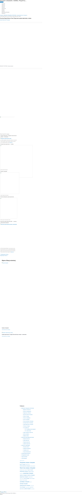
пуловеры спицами (24, 481)
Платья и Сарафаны (26, 417)
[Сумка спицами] (9, 193)
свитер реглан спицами (25, 485)
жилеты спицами (31, 475)
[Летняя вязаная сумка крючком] (8, 218)
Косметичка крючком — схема (6, 144)
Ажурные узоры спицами (27, 462)
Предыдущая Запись (4, 254)
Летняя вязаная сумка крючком (7, 196)
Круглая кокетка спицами (27, 414)
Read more (11, 142)
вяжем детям (21, 473)
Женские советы (26, 446)
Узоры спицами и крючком (28, 432)
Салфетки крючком (26, 443)
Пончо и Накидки (26, 419)
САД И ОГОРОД (24, 456)
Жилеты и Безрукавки (27, 411)
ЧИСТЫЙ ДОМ (24, 458)
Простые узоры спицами (27, 468)
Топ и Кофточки (26, 427)
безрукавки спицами (24, 471)
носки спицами (26, 478)
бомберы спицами (31, 471)
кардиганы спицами (24, 476)
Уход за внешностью (27, 451)
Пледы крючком (26, 440)
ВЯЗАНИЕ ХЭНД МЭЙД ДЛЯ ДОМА (28, 437)
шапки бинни (22, 488)
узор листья (31, 487)
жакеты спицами (23, 475)
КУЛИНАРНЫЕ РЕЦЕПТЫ (26, 453)
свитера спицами (24, 483)
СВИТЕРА (3, 3)
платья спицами (32, 478)
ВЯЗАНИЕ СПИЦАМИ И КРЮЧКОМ (28, 408)
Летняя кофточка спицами (25, 465)
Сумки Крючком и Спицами (6, 329)
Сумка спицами (5, 327)
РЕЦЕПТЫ (3, 13)
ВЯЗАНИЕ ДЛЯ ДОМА (5, 12)
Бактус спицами (22, 464)
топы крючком (32, 485)
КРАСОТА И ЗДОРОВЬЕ (26, 445)
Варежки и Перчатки (27, 409)
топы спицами (22, 487)
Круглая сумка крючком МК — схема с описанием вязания (8, 222)
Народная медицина (27, 448)
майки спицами (21, 478)
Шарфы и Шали (26, 435)
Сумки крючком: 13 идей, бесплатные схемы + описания (8, 136)
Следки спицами (30, 469)
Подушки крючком (26, 442)
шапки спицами (27, 488)
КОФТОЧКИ (4, 8)
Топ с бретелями (28, 430)
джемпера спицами (28, 473)
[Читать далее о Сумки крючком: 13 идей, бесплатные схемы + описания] (7, 332)
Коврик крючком (28, 464)
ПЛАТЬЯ (3, 7)
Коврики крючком (26, 438)
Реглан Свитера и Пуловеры (28, 421)
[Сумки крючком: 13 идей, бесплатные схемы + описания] (5, 138)
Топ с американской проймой (30, 429)
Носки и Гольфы (26, 416)
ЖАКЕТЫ (3, 6)
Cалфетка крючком (22, 460)
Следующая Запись (4, 255)
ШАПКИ (3, 9)
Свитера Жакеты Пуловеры (28, 422)
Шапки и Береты (26, 434)
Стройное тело (26, 450)
